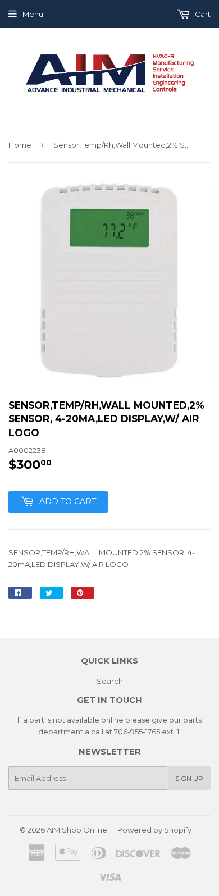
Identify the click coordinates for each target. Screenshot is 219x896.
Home (19, 144)
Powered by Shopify (154, 829)
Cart (202, 14)
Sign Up (189, 778)
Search (110, 680)
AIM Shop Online (77, 829)
